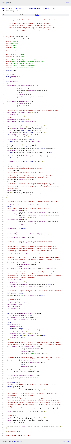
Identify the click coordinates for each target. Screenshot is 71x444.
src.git (10, 8)
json (67, 441)
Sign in (67, 3)
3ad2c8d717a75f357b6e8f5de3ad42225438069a (32, 8)
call (53, 8)
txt (64, 441)
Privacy (15, 441)
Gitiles (10, 441)
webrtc (4, 8)
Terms (20, 441)
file (37, 15)
